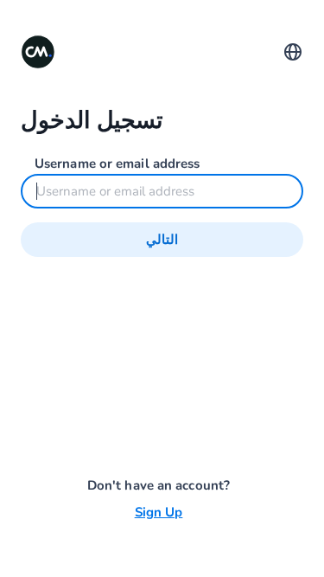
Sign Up (159, 512)
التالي (162, 239)
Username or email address (117, 163)
